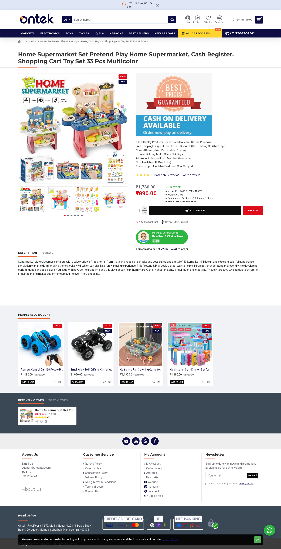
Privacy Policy (170, 539)
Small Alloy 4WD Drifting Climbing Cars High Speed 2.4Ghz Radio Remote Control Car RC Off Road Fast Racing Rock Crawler (92, 369)
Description (27, 252)
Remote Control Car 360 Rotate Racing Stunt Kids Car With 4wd (42, 369)
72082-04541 (169, 249)
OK (257, 539)
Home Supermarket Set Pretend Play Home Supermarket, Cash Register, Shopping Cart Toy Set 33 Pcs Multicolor (55, 409)
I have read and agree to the (231, 483)
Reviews (47, 252)
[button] (22, 199)
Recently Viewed (31, 400)
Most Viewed (58, 400)
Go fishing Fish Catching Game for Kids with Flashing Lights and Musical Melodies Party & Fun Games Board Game (141, 369)
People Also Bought (34, 314)
